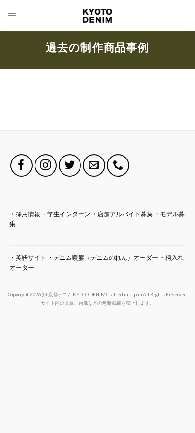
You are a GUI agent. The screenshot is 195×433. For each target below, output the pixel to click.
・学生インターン (65, 214)
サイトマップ (98, 281)
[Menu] (11, 15)
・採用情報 (24, 214)
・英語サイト (27, 257)
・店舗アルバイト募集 (122, 214)
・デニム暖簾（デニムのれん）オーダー (102, 257)
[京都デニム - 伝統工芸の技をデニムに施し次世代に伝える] (98, 15)
